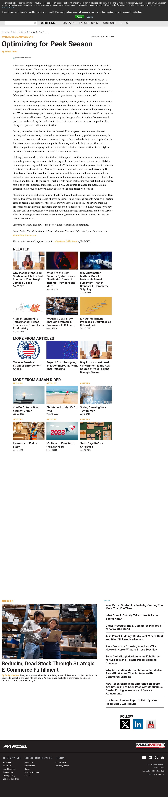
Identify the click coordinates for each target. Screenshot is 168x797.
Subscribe (29, 762)
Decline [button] (90, 16)
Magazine (69, 23)
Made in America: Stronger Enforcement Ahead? (27, 365)
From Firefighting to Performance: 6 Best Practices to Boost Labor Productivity (28, 323)
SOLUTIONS (109, 23)
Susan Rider (11, 51)
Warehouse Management (17, 36)
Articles (45, 338)
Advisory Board (62, 766)
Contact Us (8, 772)
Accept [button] (79, 16)
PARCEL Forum (89, 23)
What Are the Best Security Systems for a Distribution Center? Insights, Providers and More (60, 279)
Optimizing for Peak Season (47, 44)
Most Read (107, 600)
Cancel (27, 775)
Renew (27, 769)
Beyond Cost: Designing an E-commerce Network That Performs (62, 365)
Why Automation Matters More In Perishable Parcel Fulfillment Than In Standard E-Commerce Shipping (94, 281)
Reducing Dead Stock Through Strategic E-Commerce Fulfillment (60, 322)
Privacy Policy (8, 7)
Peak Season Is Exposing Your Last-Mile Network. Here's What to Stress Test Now (131, 648)
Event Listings (9, 769)
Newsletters (30, 766)
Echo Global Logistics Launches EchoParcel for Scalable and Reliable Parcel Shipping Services (133, 660)
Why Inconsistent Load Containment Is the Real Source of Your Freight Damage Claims (28, 277)
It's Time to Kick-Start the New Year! (60, 445)
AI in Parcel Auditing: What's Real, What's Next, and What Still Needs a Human (135, 637)
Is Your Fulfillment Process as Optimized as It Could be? (95, 322)
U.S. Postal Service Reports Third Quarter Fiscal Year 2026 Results (132, 702)
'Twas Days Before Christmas (91, 445)
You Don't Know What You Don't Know (26, 409)
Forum (60, 758)
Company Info (12, 758)
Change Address (32, 772)
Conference (61, 762)
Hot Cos (124, 23)
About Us (7, 766)
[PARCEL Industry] (15, 746)
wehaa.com (160, 774)
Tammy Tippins (13, 675)
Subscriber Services (38, 758)
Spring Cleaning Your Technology (93, 409)
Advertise (7, 762)
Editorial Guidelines (11, 779)
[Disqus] (63, 491)
